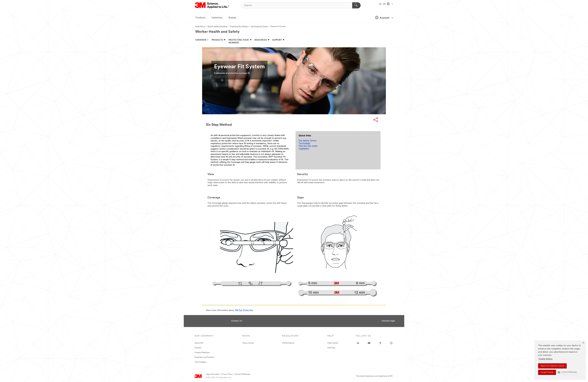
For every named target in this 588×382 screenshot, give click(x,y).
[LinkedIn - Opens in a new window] (358, 343)
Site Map (331, 348)
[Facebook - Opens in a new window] (380, 343)
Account (384, 18)
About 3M (198, 343)
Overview (200, 40)
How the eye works (308, 146)
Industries (217, 18)
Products (200, 18)
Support (277, 40)
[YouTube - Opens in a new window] (369, 343)
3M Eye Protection (244, 310)
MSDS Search (288, 343)
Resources (260, 40)
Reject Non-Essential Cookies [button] (552, 366)
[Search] (356, 5)
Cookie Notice (545, 359)
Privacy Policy (227, 374)
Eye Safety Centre (308, 141)
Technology (304, 143)
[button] (567, 372)
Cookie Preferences (242, 374)
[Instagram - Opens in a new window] (391, 343)
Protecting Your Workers (238, 41)
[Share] (375, 119)
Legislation (304, 149)
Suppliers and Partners (204, 357)
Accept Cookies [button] (547, 372)
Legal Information (213, 374)
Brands (232, 18)
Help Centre (332, 343)
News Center (248, 343)
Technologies (200, 362)
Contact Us (236, 321)
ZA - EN (382, 4)
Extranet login (388, 321)
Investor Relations (202, 353)
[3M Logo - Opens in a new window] (212, 5)
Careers (197, 348)
